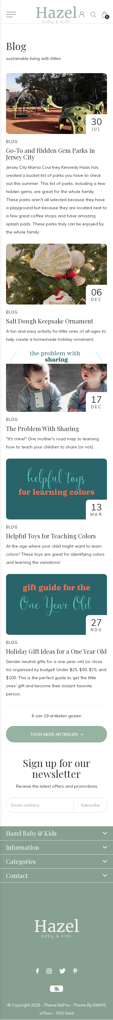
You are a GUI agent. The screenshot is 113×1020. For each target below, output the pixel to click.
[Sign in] (81, 14)
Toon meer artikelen (54, 734)
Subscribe (90, 805)
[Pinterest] (75, 971)
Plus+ (47, 1013)
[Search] (93, 14)
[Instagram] (49, 971)
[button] (11, 14)
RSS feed (65, 1013)
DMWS (99, 1005)
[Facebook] (37, 971)
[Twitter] (62, 971)
